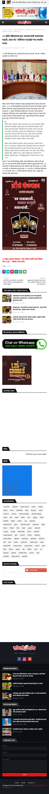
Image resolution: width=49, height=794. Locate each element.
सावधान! (31, 553)
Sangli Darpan (8, 48)
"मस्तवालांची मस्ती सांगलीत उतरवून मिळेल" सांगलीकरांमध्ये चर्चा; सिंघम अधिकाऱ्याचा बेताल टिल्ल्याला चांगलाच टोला (30, 720)
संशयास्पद (5, 553)
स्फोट (37, 553)
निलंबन (5, 528)
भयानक (29, 532)
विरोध (4, 549)
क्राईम (16, 517)
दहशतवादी (32, 521)
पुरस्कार (30, 528)
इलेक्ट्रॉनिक (19, 510)
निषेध (18, 528)
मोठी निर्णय (41, 539)
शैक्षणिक (29, 549)
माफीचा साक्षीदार (7, 539)
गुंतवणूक (35, 517)
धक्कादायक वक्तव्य (25, 524)
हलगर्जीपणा (6, 556)
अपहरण (33, 507)
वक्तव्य (42, 542)
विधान (43, 546)
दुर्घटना (16, 524)
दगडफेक (19, 521)
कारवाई (5, 517)
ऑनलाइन (14, 514)
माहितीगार (16, 539)
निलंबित (12, 528)
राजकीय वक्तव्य (33, 542)
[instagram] (24, 659)
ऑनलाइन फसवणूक (24, 514)
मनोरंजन (30, 535)
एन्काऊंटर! (6, 514)
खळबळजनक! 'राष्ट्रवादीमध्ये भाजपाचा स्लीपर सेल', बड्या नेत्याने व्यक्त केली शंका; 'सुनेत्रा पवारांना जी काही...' (29, 308)
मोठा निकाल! (25, 539)
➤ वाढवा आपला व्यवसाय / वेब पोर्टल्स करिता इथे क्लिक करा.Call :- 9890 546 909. (22, 260)
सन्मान (35, 549)
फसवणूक (13, 532)
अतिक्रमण (15, 507)
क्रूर (29, 517)
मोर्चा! (9, 542)
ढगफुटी (13, 521)
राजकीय (9, 30)
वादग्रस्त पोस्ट (7, 546)
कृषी (11, 517)
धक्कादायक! (36, 524)
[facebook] (19, 659)
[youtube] (36, 570)
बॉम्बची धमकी (21, 532)
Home (4, 30)
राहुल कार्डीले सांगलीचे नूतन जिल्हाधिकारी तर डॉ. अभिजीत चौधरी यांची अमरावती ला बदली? (29, 711)
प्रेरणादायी (37, 528)
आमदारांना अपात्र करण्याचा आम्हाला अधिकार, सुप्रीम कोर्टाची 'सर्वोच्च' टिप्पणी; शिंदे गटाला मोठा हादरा (29, 318)
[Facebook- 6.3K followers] (13, 575)
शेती (24, 549)
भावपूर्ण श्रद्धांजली (7, 535)
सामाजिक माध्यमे (23, 553)
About (23, 783)
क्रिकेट (23, 517)
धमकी (43, 524)
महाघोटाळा (37, 535)
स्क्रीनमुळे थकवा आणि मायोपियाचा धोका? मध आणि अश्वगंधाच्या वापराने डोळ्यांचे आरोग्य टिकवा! (29, 694)
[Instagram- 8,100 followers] (13, 570)
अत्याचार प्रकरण (24, 507)
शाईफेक (18, 549)
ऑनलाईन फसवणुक (36, 514)
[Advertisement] (24, 419)
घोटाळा (41, 517)
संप (41, 549)
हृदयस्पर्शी (24, 556)
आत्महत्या (40, 507)
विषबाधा (11, 549)
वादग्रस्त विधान (28, 546)
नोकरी (23, 528)
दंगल (25, 521)
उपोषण (40, 510)
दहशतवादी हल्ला (7, 524)
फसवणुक (5, 532)
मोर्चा (4, 542)
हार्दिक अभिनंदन (15, 556)
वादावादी (37, 546)
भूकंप (16, 535)
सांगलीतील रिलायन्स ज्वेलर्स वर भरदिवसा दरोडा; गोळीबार (28, 729)
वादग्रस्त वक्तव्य (18, 546)
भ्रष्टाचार (22, 535)
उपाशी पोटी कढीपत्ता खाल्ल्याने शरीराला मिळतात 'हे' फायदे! (28, 683)
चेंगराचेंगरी (5, 521)
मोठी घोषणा (33, 539)
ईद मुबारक (33, 510)
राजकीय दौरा (24, 542)
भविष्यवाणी (36, 532)
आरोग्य (12, 510)
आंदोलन (5, 510)
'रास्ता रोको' (6, 507)
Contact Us (31, 783)
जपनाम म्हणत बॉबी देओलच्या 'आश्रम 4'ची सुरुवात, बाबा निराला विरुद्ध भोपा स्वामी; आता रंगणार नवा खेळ (29, 675)
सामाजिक (13, 553)
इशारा (26, 510)
